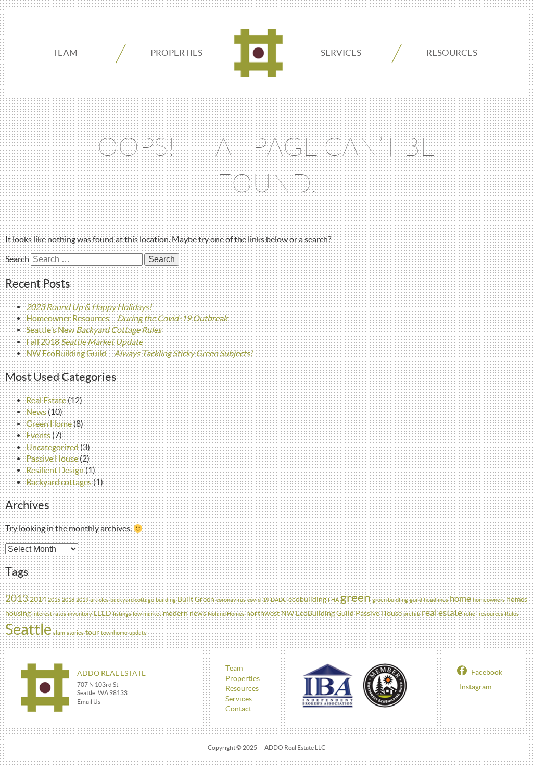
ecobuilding (307, 599)
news (197, 613)
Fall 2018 (84, 342)
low (137, 614)
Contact (238, 708)
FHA (333, 600)
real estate (442, 612)
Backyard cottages (59, 482)
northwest (263, 613)
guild (416, 600)
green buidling (390, 600)
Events (38, 435)
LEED (102, 613)
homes (516, 599)
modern (175, 613)
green (355, 597)
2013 (16, 598)
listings (122, 614)
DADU (279, 600)
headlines (436, 600)
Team (65, 52)
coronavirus (231, 600)
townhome (114, 632)
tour (92, 632)
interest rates (49, 614)
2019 (82, 600)
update (138, 632)
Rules (512, 614)
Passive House (52, 458)
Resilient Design (55, 470)
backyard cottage (132, 600)
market (152, 614)
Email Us (88, 701)
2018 (68, 600)
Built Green (195, 599)
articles (99, 600)
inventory (80, 614)
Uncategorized (52, 447)
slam (59, 632)
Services (341, 52)
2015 (54, 600)
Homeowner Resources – (126, 318)
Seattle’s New (93, 330)
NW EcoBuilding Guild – (139, 353)
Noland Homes (226, 614)
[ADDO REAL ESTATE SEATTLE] (258, 53)
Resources (451, 52)
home (460, 598)
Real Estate (46, 400)
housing (18, 613)
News (36, 411)
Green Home (49, 423)
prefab (411, 614)
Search (17, 259)
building (166, 600)
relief (470, 614)
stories (75, 632)
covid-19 (258, 600)
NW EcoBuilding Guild (317, 613)
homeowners (489, 600)
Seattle (28, 629)
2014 (38, 599)
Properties (176, 52)
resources (491, 614)
